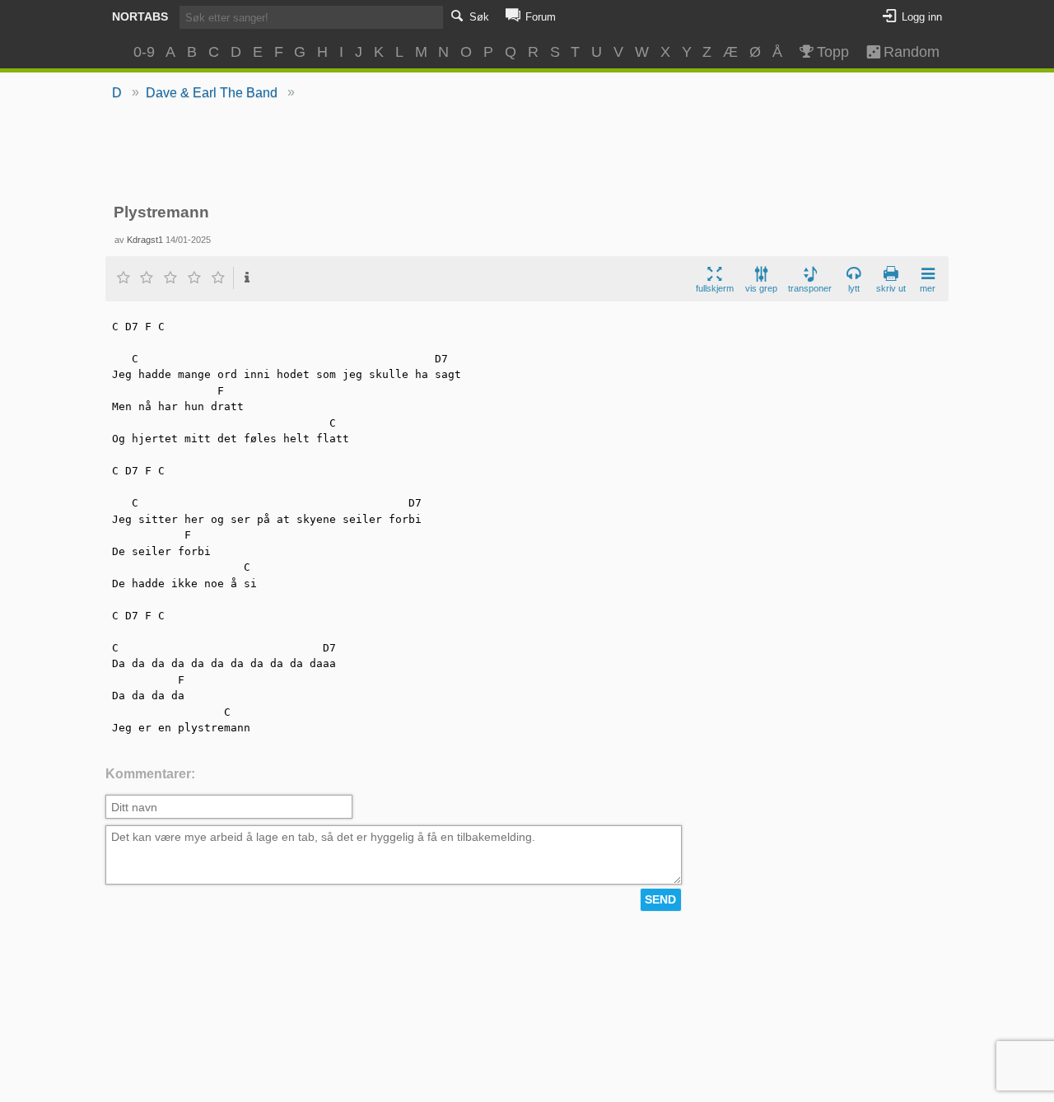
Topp (833, 52)
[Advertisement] (527, 153)
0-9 (144, 52)
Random (904, 52)
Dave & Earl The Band (211, 93)
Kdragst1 (145, 240)
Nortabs (140, 16)
